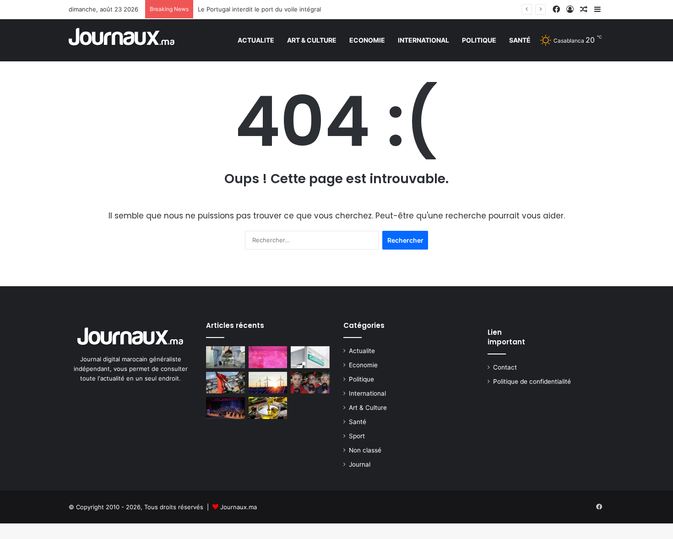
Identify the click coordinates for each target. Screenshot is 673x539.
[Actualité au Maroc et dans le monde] (122, 40)
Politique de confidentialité (532, 381)
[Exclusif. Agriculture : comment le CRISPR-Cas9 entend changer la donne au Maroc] (268, 357)
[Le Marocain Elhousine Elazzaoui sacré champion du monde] (225, 383)
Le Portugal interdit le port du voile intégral (259, 9)
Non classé (365, 450)
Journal (359, 464)
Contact (505, 367)
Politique (479, 40)
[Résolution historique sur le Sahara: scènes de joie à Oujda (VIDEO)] (310, 383)
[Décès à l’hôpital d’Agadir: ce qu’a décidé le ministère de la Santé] (225, 357)
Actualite (256, 40)
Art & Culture (311, 40)
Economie (367, 40)
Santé (520, 40)
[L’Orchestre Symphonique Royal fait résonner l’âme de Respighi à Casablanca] (225, 408)
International (423, 40)
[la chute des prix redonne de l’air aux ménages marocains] (268, 408)
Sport (357, 436)
